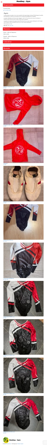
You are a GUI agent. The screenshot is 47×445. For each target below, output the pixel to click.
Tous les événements (7, 44)
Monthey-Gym (8, 443)
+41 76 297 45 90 (8, 10)
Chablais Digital (20, 443)
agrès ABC (11, 25)
